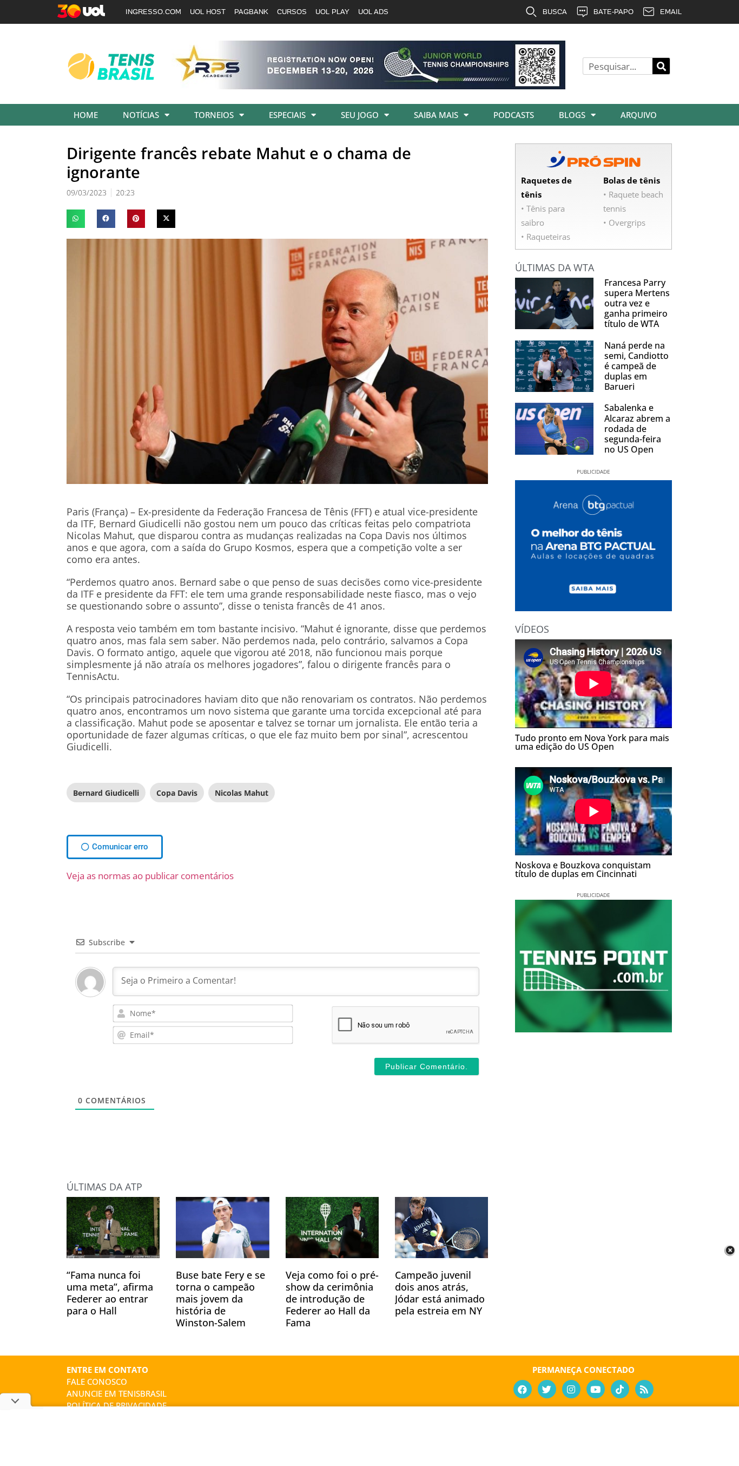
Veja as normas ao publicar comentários (150, 875)
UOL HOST (208, 12)
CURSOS (292, 12)
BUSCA (555, 12)
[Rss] (644, 1389)
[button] (76, 219)
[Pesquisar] (661, 66)
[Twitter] (547, 1389)
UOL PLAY (332, 12)
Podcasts (513, 114)
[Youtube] (595, 1389)
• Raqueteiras (545, 236)
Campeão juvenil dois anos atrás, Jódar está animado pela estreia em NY (440, 1292)
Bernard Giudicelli (106, 793)
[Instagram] (571, 1389)
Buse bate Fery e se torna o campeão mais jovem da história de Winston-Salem (220, 1298)
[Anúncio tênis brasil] (593, 607)
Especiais (287, 114)
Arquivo (639, 114)
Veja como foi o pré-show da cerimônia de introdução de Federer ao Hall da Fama (332, 1298)
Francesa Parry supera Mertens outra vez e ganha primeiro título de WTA (637, 303)
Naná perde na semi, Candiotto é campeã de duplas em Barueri (636, 366)
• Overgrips (624, 222)
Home (86, 114)
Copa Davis (176, 793)
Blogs (572, 114)
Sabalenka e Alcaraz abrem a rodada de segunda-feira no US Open (637, 428)
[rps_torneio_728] (368, 85)
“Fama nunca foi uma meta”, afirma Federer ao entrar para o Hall (110, 1292)
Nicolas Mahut (241, 793)
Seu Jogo (360, 114)
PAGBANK (251, 12)
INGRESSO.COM (153, 12)
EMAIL (671, 12)
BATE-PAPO (613, 12)
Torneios (214, 114)
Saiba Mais (436, 114)
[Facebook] (522, 1389)
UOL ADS (373, 12)
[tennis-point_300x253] (593, 1028)
